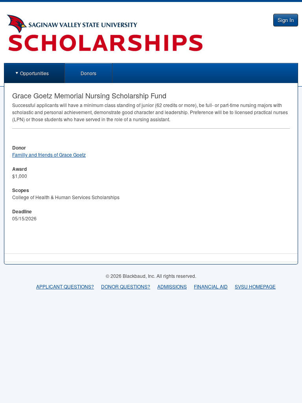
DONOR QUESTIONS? (125, 286)
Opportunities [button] (34, 73)
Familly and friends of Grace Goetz (49, 154)
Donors (88, 73)
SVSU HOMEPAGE (255, 286)
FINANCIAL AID (211, 286)
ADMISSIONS (172, 286)
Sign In (286, 20)
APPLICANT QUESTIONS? (65, 286)
